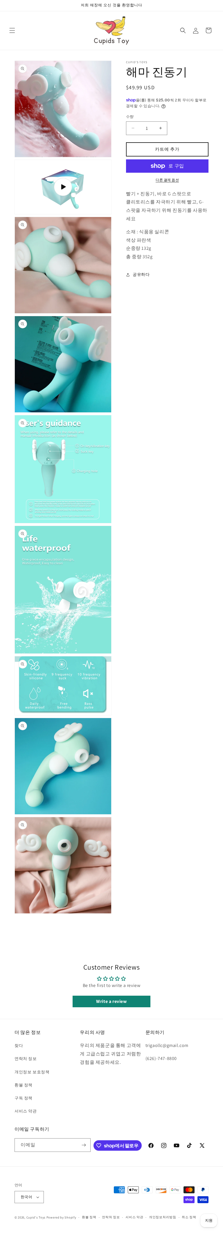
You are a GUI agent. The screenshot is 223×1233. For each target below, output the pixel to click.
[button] (12, 30)
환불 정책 (24, 1085)
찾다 (19, 1045)
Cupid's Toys (36, 1217)
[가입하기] (84, 1145)
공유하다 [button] (141, 274)
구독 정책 (24, 1098)
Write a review (111, 1001)
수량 (130, 116)
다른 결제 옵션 (167, 180)
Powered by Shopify (61, 1217)
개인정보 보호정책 (32, 1071)
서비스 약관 (26, 1111)
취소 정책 (189, 1217)
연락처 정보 (26, 1058)
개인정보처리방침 (162, 1217)
